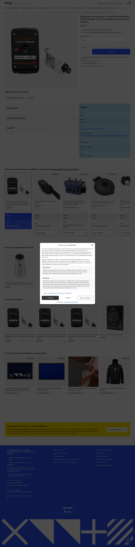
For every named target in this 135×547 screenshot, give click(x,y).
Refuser (68, 298)
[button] (92, 245)
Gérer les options (85, 298)
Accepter (50, 298)
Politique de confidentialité (71, 302)
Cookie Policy (59, 302)
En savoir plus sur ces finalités (63, 293)
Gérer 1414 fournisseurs (49, 293)
